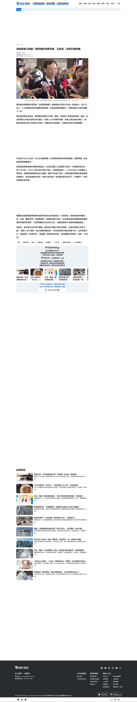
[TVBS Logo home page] (23, 3)
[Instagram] (113, 668)
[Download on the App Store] (103, 694)
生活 (89, 3)
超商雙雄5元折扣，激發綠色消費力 (52, 261)
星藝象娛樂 (106, 687)
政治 (94, 3)
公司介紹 (105, 676)
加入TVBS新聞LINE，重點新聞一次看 (52, 287)
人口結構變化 (77, 242)
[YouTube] (116, 668)
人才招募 (105, 681)
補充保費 (26, 242)
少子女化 (56, 242)
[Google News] (120, 668)
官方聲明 (115, 684)
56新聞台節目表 (81, 679)
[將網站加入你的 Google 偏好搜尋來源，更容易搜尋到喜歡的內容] (52, 290)
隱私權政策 (93, 676)
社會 (107, 3)
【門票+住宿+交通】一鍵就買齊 (52, 255)
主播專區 (105, 684)
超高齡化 (48, 242)
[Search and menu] (119, 3)
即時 (85, 3)
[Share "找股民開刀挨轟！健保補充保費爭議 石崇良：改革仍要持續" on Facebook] (26, 700)
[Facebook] (102, 668)
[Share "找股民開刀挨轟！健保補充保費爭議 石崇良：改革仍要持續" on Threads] (22, 700)
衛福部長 (40, 242)
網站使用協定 (94, 681)
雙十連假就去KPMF (52, 250)
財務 (33, 242)
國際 (102, 3)
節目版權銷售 (117, 676)
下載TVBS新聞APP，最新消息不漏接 (52, 284)
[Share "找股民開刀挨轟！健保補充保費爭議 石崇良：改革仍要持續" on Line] (18, 700)
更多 (113, 3)
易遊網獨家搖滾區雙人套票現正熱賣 (52, 253)
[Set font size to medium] (115, 700)
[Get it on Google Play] (116, 694)
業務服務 (115, 681)
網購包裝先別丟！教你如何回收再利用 (52, 265)
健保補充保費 (66, 242)
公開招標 (115, 679)
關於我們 (79, 676)
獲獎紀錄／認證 (117, 687)
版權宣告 (92, 684)
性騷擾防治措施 (94, 679)
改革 (19, 242)
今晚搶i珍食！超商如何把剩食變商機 (52, 263)
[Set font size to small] (111, 700)
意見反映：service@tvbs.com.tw (25, 676)
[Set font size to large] (119, 700)
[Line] (105, 668)
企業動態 (105, 679)
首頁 (80, 3)
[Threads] (109, 668)
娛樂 (98, 3)
